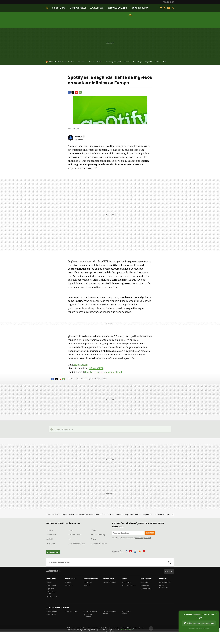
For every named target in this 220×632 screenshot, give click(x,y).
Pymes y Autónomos (163, 586)
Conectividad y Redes (98, 379)
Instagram (164, 8)
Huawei (126, 62)
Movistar (50, 530)
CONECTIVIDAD (58, 8)
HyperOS (148, 62)
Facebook (69, 92)
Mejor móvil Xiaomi (132, 514)
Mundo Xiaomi (52, 597)
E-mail (80, 92)
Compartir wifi (147, 514)
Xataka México (52, 611)
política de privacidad (143, 538)
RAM (164, 62)
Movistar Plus (69, 62)
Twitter (172, 8)
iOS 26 (109, 514)
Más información (127, 630)
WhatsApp (51, 543)
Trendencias (144, 582)
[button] (79, 136)
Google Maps (137, 62)
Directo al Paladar (109, 582)
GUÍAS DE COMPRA (140, 8)
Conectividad (81, 379)
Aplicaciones (51, 534)
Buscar (169, 562)
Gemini (91, 62)
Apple (71, 530)
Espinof (86, 585)
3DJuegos (68, 582)
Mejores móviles (68, 514)
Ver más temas (53, 552)
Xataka (49, 582)
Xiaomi (93, 530)
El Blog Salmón (164, 582)
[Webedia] (168, 1)
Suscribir (150, 533)
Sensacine (88, 582)
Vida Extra (69, 585)
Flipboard (160, 8)
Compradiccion (145, 588)
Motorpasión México (126, 612)
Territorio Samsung (98, 534)
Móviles (100, 62)
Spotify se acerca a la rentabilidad (103, 372)
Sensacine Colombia (88, 615)
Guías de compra (75, 534)
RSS (140, 551)
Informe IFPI (96, 368)
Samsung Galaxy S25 (85, 514)
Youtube (168, 8)
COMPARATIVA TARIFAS (117, 8)
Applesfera (50, 588)
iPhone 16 (118, 514)
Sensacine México (90, 611)
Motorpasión (126, 582)
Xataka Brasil (51, 614)
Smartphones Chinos (77, 543)
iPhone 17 (99, 514)
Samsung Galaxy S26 (113, 62)
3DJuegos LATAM (71, 611)
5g (69, 539)
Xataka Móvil (51, 585)
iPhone (93, 539)
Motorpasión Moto (128, 585)
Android (50, 539)
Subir (167, 571)
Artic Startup (80, 364)
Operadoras (81, 62)
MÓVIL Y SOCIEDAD (78, 8)
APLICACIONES (96, 8)
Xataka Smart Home (51, 593)
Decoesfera (144, 585)
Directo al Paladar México (109, 612)
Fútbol (157, 62)
